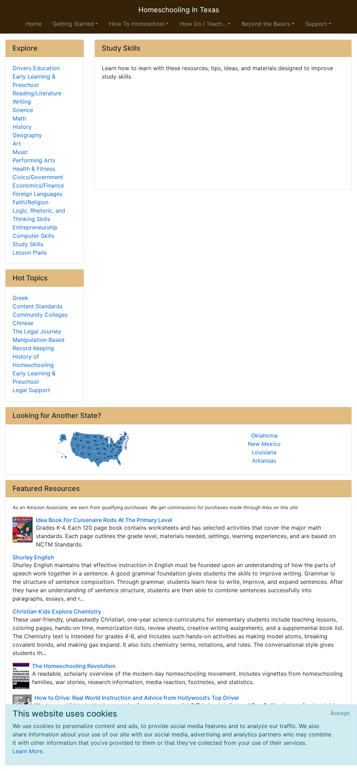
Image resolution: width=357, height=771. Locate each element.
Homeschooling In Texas (178, 10)
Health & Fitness (34, 168)
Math (19, 118)
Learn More (28, 751)
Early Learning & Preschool (34, 80)
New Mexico (264, 443)
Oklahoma (264, 435)
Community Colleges (40, 314)
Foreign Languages (37, 193)
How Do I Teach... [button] (203, 23)
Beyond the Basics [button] (266, 23)
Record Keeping (33, 348)
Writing (22, 101)
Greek (20, 297)
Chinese (23, 323)
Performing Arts (34, 160)
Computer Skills (33, 235)
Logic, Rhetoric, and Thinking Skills (39, 214)
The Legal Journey (37, 331)
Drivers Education (36, 68)
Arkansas (264, 460)
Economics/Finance (38, 185)
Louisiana (264, 452)
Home (33, 23)
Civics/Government (38, 177)
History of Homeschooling (33, 360)
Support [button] (316, 23)
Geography (27, 135)
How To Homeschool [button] (137, 23)
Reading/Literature (37, 93)
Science (23, 110)
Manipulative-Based (38, 339)
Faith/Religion (30, 202)
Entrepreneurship (35, 227)
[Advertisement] (223, 132)
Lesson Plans (30, 252)
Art (17, 143)
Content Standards (37, 306)
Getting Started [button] (73, 23)
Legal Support (31, 390)
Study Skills (28, 244)
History (22, 126)
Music (20, 151)
